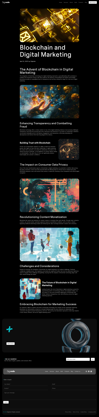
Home (60, 2)
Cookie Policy (84, 412)
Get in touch (93, 2)
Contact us (77, 371)
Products (81, 2)
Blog (86, 2)
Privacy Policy (68, 412)
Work (75, 2)
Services (66, 2)
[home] (6, 2)
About (71, 2)
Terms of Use (76, 412)
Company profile (92, 412)
